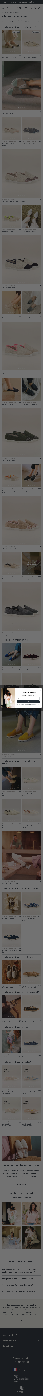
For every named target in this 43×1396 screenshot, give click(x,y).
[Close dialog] (40, 690)
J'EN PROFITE (28, 701)
